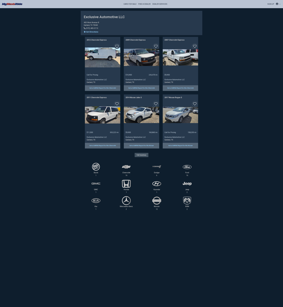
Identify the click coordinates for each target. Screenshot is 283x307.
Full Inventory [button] (141, 155)
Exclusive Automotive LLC (97, 80)
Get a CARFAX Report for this (102, 88)
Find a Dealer (144, 4)
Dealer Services (159, 4)
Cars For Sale (130, 4)
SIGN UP (270, 4)
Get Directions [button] (92, 32)
